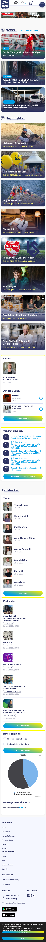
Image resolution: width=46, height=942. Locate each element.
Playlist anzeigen (23, 418)
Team (4, 856)
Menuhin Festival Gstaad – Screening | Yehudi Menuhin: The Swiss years (26, 437)
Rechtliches (7, 875)
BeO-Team (23, 593)
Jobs (3, 861)
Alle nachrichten (30, 31)
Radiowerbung (7, 840)
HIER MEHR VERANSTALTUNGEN (23, 476)
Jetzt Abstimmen (23, 750)
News (4, 827)
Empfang (5, 844)
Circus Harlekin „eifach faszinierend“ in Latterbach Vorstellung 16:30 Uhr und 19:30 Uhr (26, 453)
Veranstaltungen (8, 836)
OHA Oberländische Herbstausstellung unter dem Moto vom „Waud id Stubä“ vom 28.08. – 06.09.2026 (25, 445)
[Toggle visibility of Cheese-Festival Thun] (22, 792)
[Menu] (42, 4)
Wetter (4, 848)
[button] (20, 110)
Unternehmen (8, 852)
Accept (23, 938)
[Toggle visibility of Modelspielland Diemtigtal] (23, 794)
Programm (6, 832)
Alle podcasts (23, 726)
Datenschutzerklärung (10, 880)
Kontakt (5, 869)
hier (21, 807)
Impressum (6, 884)
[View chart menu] (40, 755)
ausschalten (23, 932)
